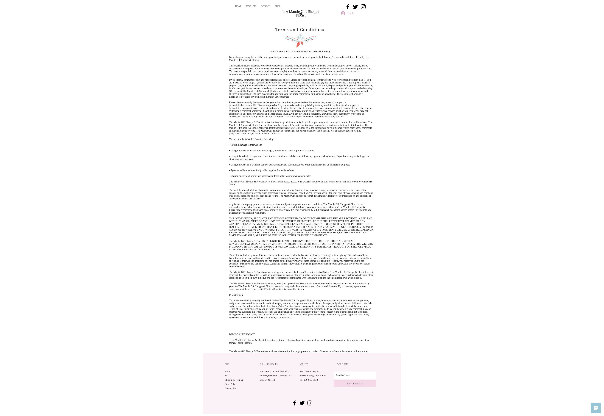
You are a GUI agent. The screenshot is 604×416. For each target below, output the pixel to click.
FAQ (227, 375)
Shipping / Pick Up (234, 380)
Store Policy (231, 384)
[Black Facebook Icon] (347, 6)
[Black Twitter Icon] (355, 6)
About (228, 371)
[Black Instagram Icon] (363, 6)
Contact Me (230, 388)
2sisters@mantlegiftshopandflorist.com (284, 289)
